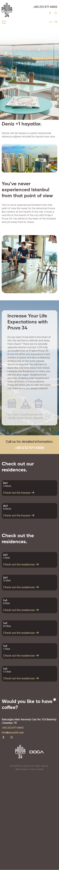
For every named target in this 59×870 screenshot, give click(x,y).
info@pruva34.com (13, 732)
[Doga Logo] (37, 751)
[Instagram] (55, 13)
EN (50, 21)
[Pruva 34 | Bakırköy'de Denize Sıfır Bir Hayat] (7, 9)
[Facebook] (50, 13)
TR (55, 21)
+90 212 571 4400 (45, 7)
